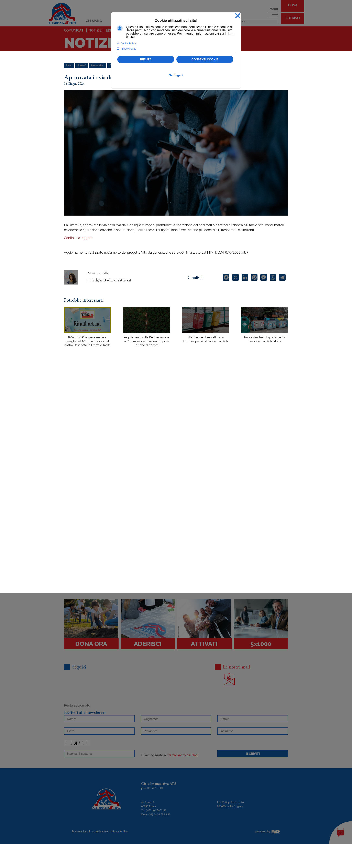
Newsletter (97, 65)
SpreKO (81, 65)
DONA (292, 5)
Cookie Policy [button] (128, 43)
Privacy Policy (119, 831)
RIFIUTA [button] (145, 59)
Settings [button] (176, 75)
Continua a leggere (78, 238)
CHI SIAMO (94, 21)
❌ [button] (238, 16)
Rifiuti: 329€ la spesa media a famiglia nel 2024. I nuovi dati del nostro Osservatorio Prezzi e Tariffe (87, 341)
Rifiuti (69, 65)
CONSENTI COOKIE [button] (204, 59)
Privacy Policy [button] (128, 48)
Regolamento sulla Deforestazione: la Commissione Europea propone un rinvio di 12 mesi (146, 341)
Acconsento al (171, 755)
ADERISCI (292, 18)
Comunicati (74, 30)
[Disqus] (176, 421)
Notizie (95, 30)
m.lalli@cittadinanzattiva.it (109, 280)
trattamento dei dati (182, 755)
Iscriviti (253, 754)
